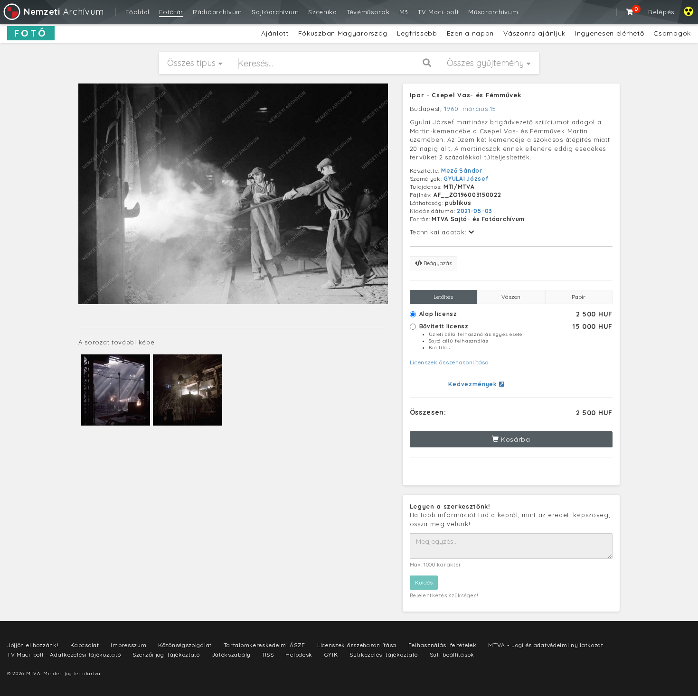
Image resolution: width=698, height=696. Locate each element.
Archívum (64, 11)
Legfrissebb (417, 33)
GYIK (331, 654)
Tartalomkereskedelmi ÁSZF (265, 645)
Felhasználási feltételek (442, 645)
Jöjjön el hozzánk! (33, 645)
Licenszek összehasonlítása (449, 362)
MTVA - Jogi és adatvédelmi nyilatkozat (546, 645)
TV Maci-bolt (438, 12)
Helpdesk (298, 654)
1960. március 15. (471, 108)
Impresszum (128, 645)
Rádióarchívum (217, 12)
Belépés (661, 12)
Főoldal (137, 12)
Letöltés (443, 296)
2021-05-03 (474, 210)
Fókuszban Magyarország (342, 33)
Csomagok (672, 33)
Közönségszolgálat (185, 645)
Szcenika (322, 12)
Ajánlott (275, 33)
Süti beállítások (452, 654)
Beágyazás (437, 263)
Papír (578, 296)
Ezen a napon (470, 33)
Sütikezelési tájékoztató (383, 654)
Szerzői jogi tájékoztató (166, 654)
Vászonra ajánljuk (534, 33)
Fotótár (171, 12)
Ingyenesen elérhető (609, 33)
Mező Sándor (461, 170)
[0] (630, 12)
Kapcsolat (84, 645)
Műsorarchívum (493, 12)
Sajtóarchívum (275, 12)
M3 (403, 12)
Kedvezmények (473, 384)
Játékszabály (231, 654)
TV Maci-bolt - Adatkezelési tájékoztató (64, 654)
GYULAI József (465, 178)
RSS (268, 654)
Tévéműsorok (368, 12)
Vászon (510, 296)
